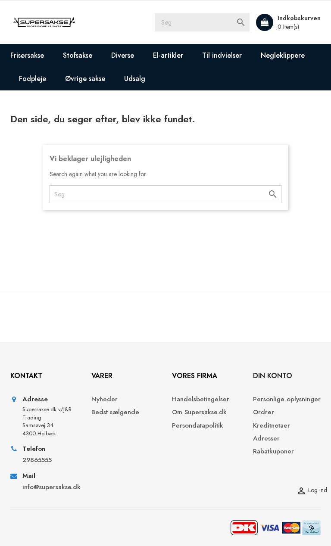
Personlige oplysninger (287, 399)
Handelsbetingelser (200, 399)
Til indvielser (222, 55)
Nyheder (104, 399)
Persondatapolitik (197, 425)
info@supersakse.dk (50, 487)
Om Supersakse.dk (199, 412)
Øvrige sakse (85, 79)
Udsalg (134, 79)
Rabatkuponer (273, 451)
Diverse (122, 55)
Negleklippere (283, 55)
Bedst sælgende (115, 412)
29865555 (37, 460)
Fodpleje (32, 79)
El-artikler (168, 55)
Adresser (266, 438)
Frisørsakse (27, 55)
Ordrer (263, 412)
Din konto (272, 376)
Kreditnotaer (271, 425)
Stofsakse (77, 55)
